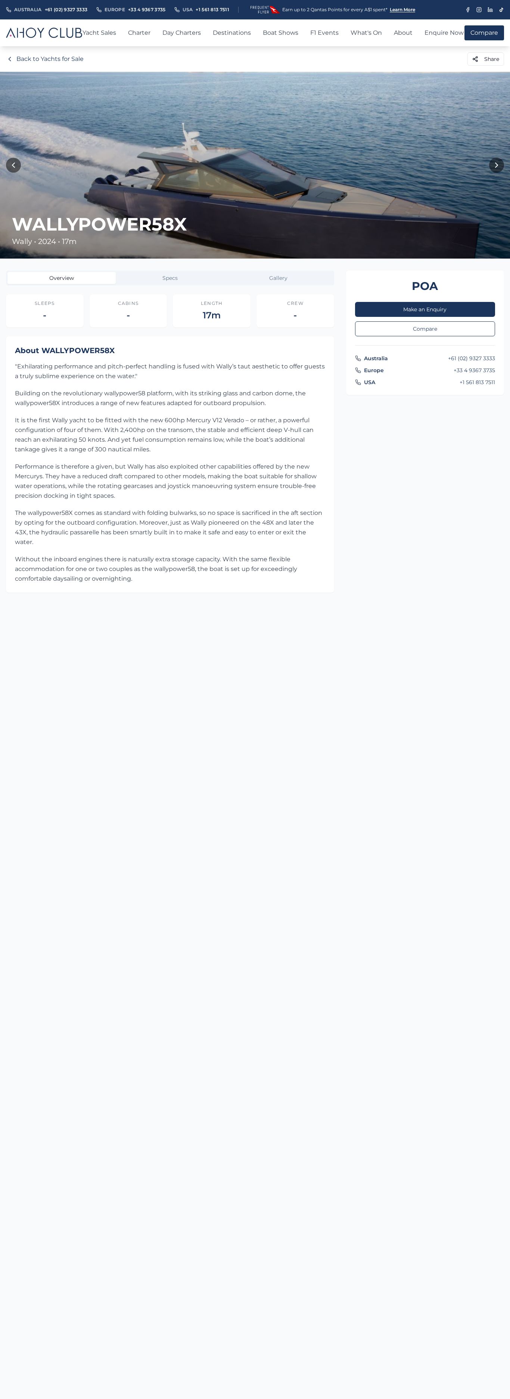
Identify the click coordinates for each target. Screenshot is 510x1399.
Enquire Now (444, 32)
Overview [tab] (61, 278)
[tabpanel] (170, 443)
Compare (425, 328)
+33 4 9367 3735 (147, 9)
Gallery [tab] (278, 278)
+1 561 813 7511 (212, 9)
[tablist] (170, 278)
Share (491, 59)
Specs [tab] (170, 278)
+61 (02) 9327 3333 (66, 9)
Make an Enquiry (425, 309)
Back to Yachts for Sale (50, 58)
